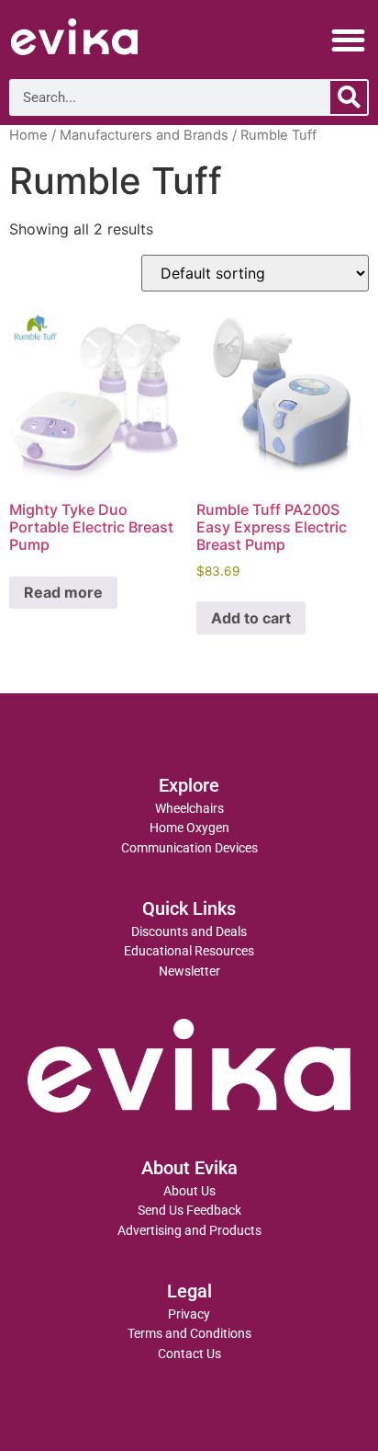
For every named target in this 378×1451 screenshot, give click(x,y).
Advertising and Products (189, 1231)
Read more (63, 592)
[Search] (348, 97)
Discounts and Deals (189, 932)
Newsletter (189, 971)
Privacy (189, 1314)
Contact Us (189, 1354)
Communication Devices (189, 848)
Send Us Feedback (189, 1210)
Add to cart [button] (251, 618)
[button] (349, 40)
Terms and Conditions (189, 1334)
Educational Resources (189, 951)
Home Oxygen (189, 828)
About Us (189, 1191)
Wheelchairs (189, 809)
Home (28, 135)
